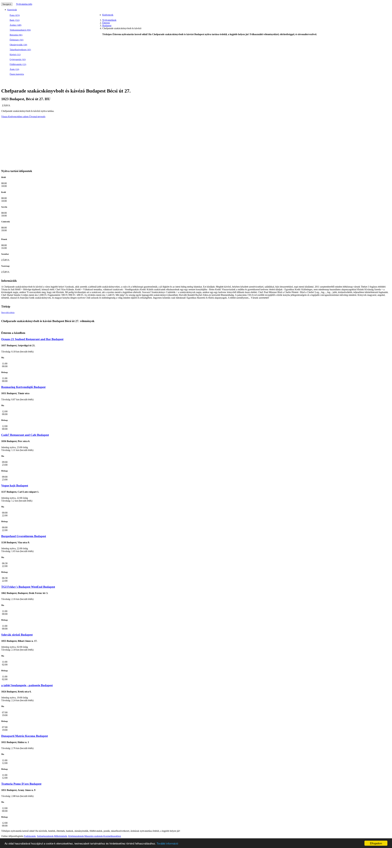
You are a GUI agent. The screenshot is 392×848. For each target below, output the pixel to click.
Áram (14, 69)
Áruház (15, 25)
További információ (167, 843)
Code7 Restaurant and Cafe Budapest (25, 435)
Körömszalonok (76, 836)
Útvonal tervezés (36, 116)
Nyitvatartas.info (24, 4)
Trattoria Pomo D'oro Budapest (21, 783)
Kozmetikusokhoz (112, 836)
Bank (15, 20)
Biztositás (16, 35)
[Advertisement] (194, 60)
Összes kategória (17, 74)
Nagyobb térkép (8, 312)
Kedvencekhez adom (18, 116)
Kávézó (15, 54)
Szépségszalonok (45, 836)
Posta (15, 15)
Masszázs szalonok (93, 836)
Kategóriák (12, 10)
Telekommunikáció (20, 30)
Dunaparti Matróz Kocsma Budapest (24, 736)
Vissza (4, 116)
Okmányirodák (18, 45)
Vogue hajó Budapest (14, 485)
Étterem (106, 22)
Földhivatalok (18, 64)
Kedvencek (107, 15)
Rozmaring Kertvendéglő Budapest (23, 387)
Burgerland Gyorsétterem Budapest (23, 536)
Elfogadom (376, 843)
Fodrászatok (30, 836)
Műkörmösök (60, 836)
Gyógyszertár (18, 59)
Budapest (106, 25)
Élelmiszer (16, 40)
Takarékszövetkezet (20, 49)
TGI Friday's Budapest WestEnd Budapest (28, 586)
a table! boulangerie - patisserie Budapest (27, 685)
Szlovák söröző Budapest (17, 634)
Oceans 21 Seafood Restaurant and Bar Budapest (32, 339)
